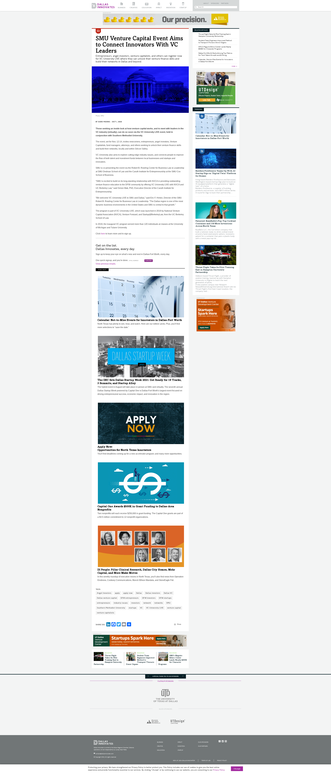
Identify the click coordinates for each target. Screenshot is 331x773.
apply (117, 593)
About (206, 3)
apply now (128, 593)
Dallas (139, 593)
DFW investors (149, 598)
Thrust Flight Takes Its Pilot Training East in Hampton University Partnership (108, 660)
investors (135, 603)
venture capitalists (105, 613)
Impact (159, 8)
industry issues (121, 603)
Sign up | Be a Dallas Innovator (184, 760)
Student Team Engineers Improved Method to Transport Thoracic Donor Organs (140, 660)
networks (158, 603)
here (103, 234)
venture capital (174, 608)
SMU (168, 603)
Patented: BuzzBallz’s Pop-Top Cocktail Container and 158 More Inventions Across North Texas (215, 223)
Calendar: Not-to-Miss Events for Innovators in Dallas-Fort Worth (139, 320)
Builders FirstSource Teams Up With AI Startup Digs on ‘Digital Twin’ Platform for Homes (215, 173)
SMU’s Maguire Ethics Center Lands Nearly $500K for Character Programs (172, 660)
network (147, 603)
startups (132, 608)
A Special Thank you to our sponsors (165, 676)
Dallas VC (168, 593)
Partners (225, 3)
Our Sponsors (203, 742)
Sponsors (215, 3)
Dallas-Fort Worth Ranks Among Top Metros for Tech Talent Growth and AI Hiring (215, 54)
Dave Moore (104, 122)
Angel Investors (104, 593)
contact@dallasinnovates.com (105, 753)
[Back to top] (321, 756)
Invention (170, 8)
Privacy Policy (222, 760)
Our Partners (203, 746)
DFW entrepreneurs (130, 598)
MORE (233, 66)
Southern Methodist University (111, 608)
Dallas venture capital (107, 598)
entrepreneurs (103, 603)
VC (141, 608)
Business (121, 8)
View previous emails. (106, 264)
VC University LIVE (155, 608)
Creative (133, 8)
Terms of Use (205, 760)
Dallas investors (152, 593)
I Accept (237, 769)
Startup (183, 8)
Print (179, 624)
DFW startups (165, 598)
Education (147, 8)
